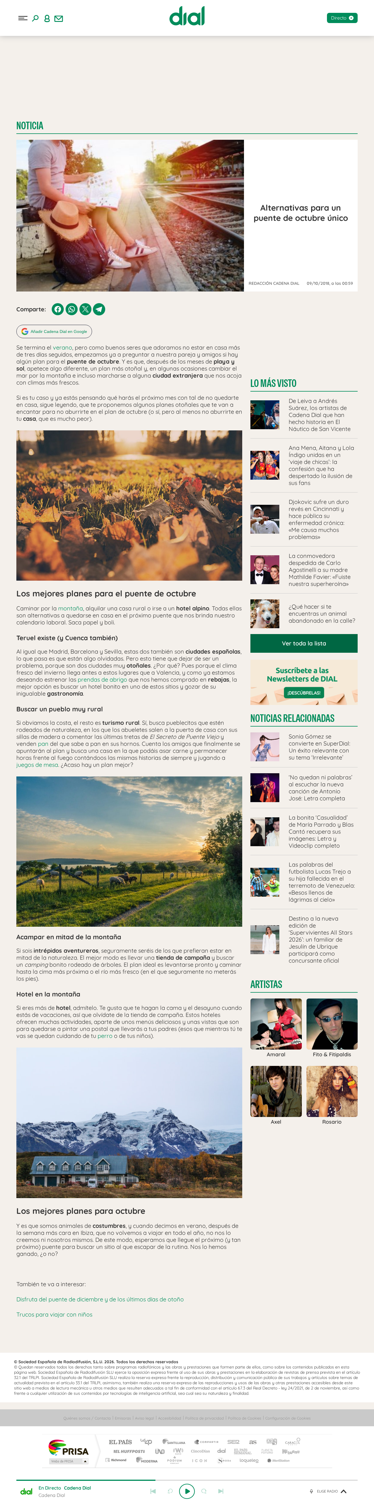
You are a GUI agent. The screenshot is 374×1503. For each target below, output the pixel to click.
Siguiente (221, 1491)
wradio (177, 1451)
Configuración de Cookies (288, 1418)
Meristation (277, 1460)
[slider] (187, 1480)
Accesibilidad (169, 1418)
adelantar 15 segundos (204, 1491)
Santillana (175, 1442)
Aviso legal (144, 1418)
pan (43, 743)
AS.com (250, 1442)
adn (269, 1442)
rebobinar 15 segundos (170, 1491)
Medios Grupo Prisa (68, 1461)
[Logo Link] (187, 15)
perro (105, 1035)
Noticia (29, 125)
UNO (160, 1451)
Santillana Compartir (206, 1442)
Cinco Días (199, 1451)
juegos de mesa (37, 764)
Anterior (153, 1491)
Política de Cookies (244, 1418)
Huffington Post (128, 1451)
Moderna (145, 1460)
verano (62, 347)
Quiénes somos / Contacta (87, 1418)
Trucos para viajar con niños (54, 1314)
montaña (70, 608)
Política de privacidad (204, 1418)
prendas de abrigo (102, 679)
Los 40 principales (148, 1442)
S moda (224, 1460)
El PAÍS (120, 1442)
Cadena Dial (221, 1451)
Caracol (291, 1442)
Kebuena (286, 1451)
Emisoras (123, 1418)
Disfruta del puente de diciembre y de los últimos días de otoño (100, 1299)
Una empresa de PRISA (68, 1447)
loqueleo (249, 1460)
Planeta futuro (264, 1451)
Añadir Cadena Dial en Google (59, 331)
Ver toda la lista (304, 643)
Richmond (116, 1460)
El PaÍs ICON (199, 1460)
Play (187, 1491)
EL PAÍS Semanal (243, 1451)
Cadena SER (231, 1442)
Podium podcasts (174, 1460)
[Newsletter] (59, 18)
